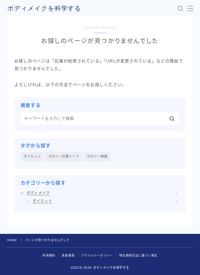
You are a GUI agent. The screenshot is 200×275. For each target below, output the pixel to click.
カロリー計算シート (63, 156)
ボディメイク (102, 193)
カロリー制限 (97, 156)
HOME (12, 240)
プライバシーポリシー (97, 255)
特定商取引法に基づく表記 (138, 255)
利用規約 (48, 255)
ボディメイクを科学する (44, 8)
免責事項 (68, 255)
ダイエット (32, 156)
